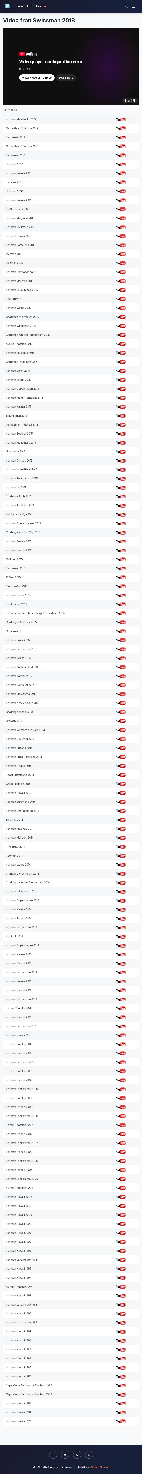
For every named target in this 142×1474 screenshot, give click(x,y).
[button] (53, 1455)
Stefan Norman (100, 1467)
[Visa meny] (134, 6)
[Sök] (126, 6)
